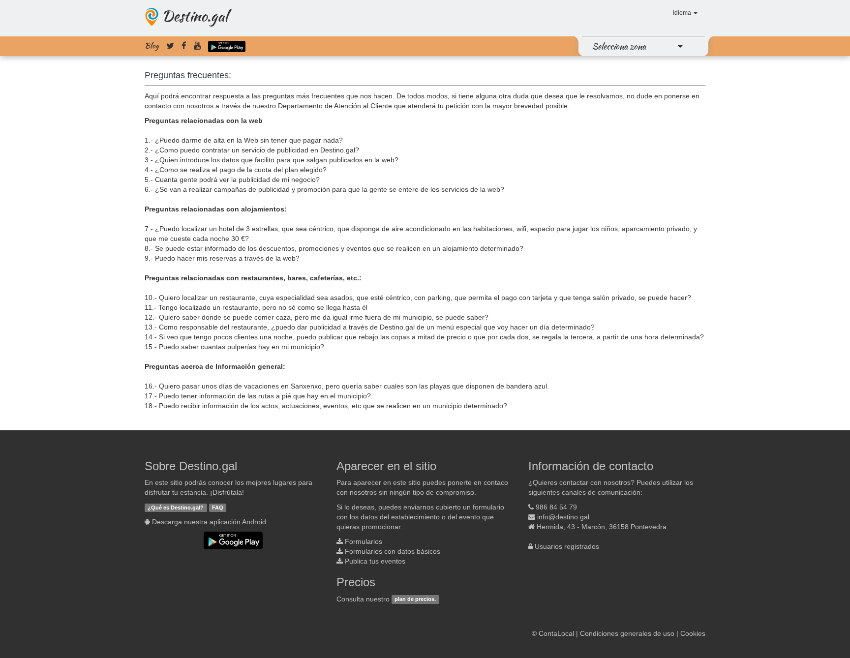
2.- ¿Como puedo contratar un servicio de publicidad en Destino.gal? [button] (252, 150)
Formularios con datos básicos (392, 551)
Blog (152, 45)
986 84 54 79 (556, 507)
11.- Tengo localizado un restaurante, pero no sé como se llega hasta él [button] (256, 307)
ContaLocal (556, 633)
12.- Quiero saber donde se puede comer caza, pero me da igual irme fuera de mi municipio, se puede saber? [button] (316, 317)
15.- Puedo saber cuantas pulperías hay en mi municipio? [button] (234, 347)
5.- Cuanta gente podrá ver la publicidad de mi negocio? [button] (232, 179)
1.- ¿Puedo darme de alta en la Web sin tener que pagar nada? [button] (244, 140)
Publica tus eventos (375, 561)
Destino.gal (195, 16)
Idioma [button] (683, 12)
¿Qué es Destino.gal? (176, 507)
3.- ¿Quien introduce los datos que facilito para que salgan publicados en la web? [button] (271, 160)
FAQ (217, 507)
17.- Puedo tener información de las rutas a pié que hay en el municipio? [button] (258, 396)
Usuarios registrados (567, 546)
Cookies (692, 633)
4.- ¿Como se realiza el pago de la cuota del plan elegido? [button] (236, 170)
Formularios (363, 541)
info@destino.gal (563, 517)
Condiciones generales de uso (627, 633)
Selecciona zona (619, 46)
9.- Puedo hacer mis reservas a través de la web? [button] (222, 258)
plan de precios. (415, 599)
